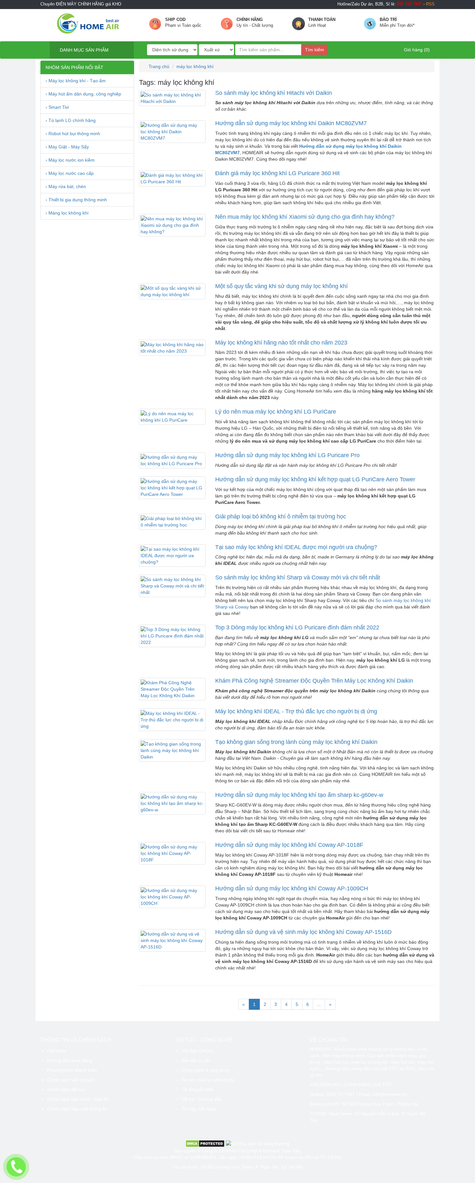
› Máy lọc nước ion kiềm (70, 160)
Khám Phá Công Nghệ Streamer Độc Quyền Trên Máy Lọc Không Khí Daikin (314, 680)
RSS (430, 4)
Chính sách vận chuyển (71, 1079)
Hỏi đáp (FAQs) (197, 1050)
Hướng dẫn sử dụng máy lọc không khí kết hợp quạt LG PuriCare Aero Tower (315, 479)
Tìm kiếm (314, 49)
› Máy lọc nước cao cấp (70, 173)
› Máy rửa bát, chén (66, 186)
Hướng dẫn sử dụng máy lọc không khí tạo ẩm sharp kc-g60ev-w (299, 795)
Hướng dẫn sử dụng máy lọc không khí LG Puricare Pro (287, 455)
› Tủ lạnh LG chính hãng (71, 120)
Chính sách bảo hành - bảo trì (77, 1099)
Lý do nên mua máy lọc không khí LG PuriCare (275, 411)
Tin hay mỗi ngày (199, 1108)
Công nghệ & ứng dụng (205, 1070)
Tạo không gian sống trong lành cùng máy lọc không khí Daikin (296, 742)
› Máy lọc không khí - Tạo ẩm (76, 80)
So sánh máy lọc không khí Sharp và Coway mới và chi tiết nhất (297, 577)
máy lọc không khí (195, 66)
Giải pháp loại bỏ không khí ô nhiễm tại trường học (280, 516)
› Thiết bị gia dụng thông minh (76, 199)
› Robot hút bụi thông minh (73, 133)
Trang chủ (158, 66)
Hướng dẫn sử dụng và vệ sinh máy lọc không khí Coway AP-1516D (303, 932)
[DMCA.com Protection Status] (205, 1143)
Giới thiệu (57, 1050)
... (319, 1004)
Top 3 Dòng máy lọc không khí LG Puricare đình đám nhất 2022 (297, 627)
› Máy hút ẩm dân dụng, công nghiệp (83, 93)
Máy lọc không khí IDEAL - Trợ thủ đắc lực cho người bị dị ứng (296, 711)
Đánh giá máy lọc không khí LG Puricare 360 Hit (277, 173)
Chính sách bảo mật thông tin (77, 1108)
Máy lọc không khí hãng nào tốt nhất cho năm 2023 (281, 342)
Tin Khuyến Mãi (197, 1089)
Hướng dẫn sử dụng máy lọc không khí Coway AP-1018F (289, 845)
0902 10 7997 (340, 1094)
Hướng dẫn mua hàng (69, 1060)
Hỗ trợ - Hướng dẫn (202, 1099)
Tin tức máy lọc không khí (208, 1079)
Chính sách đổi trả (65, 1089)
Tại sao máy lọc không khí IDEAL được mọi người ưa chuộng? (296, 547)
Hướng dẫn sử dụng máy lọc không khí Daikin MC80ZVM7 (291, 123)
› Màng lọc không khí (67, 213)
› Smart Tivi (57, 107)
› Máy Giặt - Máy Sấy (67, 146)
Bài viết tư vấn (196, 1060)
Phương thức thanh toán (72, 1070)
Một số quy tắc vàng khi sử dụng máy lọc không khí (281, 286)
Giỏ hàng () (416, 49)
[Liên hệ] (16, 1167)
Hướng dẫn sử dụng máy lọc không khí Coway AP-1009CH (291, 888)
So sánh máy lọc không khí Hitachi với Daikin (273, 93)
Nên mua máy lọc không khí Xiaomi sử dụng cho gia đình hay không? (305, 217)
